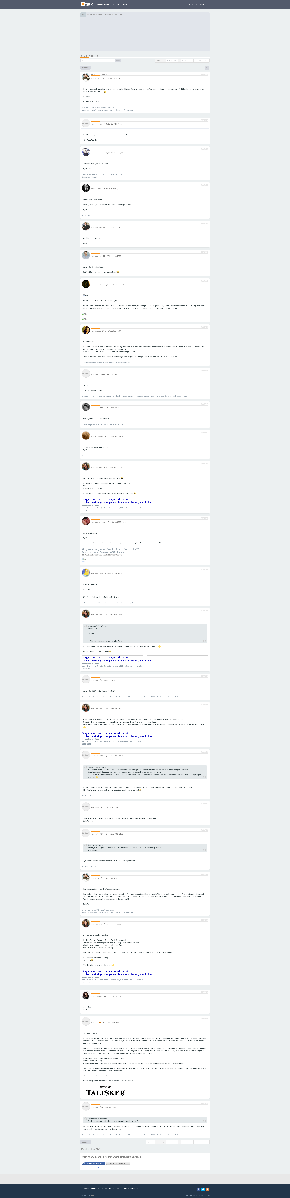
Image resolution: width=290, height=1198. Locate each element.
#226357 (204, 1103)
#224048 (204, 610)
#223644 (204, 185)
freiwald (97, 227)
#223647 (204, 223)
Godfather (98, 189)
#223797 (204, 404)
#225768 (204, 830)
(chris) (96, 808)
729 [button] (199, 61)
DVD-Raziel (98, 996)
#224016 (204, 463)
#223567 (204, 74)
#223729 (204, 327)
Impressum (84, 1188)
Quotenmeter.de (103, 4)
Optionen (150, 1142)
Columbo (97, 1022)
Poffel (96, 408)
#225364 (204, 704)
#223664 (204, 281)
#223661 (204, 252)
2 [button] (182, 61)
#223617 (204, 120)
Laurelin (97, 331)
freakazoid (98, 574)
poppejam (98, 124)
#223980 (204, 432)
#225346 (204, 676)
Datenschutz (95, 1188)
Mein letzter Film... (89, 56)
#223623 (204, 149)
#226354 (204, 1018)
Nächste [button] (205, 61)
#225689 (204, 803)
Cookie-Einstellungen (129, 1188)
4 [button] (188, 61)
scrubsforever (99, 153)
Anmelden (204, 4)
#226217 (204, 992)
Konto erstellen (191, 4)
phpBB (93, 1196)
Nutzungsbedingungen (110, 1188)
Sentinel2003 (99, 756)
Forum (115, 4)
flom (96, 374)
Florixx (97, 78)
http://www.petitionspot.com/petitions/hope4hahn (102, 554)
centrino (97, 256)
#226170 (204, 920)
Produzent (98, 467)
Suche (124, 4)
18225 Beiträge (160, 61)
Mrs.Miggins (99, 436)
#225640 (204, 752)
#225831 (204, 874)
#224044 (204, 569)
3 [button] (185, 61)
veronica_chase (100, 522)
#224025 (204, 518)
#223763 (204, 370)
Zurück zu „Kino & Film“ (91, 1149)
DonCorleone (99, 285)
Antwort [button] (86, 68)
